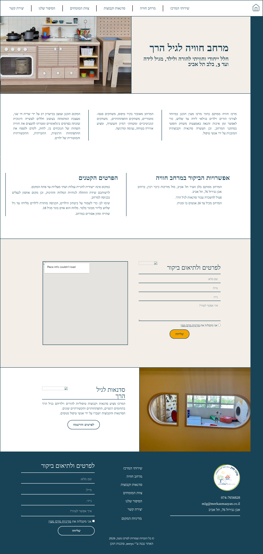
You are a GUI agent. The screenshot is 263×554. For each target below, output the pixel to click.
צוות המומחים (79, 8)
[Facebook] (256, 536)
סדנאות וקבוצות (114, 8)
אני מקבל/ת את (199, 325)
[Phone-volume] (256, 505)
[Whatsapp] (256, 515)
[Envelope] (256, 526)
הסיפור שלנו (47, 8)
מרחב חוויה (148, 8)
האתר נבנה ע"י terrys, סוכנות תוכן (131, 543)
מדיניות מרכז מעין (190, 325)
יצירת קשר (16, 8)
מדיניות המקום (131, 518)
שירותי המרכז (179, 8)
